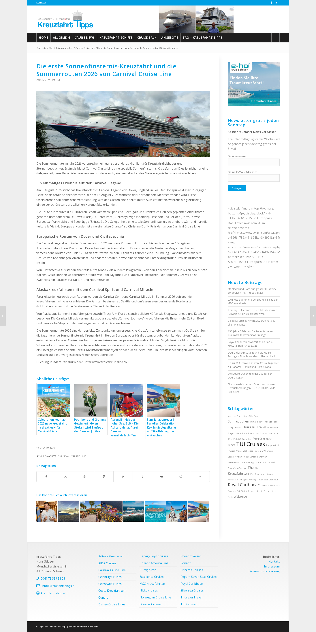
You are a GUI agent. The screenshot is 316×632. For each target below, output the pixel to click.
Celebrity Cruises (110, 577)
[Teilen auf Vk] (161, 476)
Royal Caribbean (244, 485)
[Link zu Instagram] (277, 2)
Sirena (269, 474)
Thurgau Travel (254, 427)
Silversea (233, 479)
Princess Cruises (191, 570)
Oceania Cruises (150, 604)
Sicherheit (247, 439)
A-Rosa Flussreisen (111, 556)
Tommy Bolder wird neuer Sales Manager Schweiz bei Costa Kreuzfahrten (252, 311)
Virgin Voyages (242, 456)
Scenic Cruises (263, 491)
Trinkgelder (272, 427)
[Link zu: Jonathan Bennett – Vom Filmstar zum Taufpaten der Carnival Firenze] (46, 511)
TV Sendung (234, 438)
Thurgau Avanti (235, 451)
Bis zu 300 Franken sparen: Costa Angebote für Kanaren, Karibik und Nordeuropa (253, 364)
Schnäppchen (238, 421)
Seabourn (273, 433)
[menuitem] (41, 3)
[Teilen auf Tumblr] (142, 476)
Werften (263, 456)
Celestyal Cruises (110, 584)
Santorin (254, 456)
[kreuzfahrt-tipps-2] (65, 19)
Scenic (231, 456)
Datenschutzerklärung (264, 571)
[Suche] (275, 37)
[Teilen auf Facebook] (46, 476)
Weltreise (240, 497)
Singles (231, 433)
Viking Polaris (271, 421)
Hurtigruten (148, 570)
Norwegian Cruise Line (155, 597)
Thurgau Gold (272, 445)
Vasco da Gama (235, 416)
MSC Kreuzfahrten (152, 584)
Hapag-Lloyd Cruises (154, 556)
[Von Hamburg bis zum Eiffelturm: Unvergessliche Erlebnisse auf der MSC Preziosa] (313, 316)
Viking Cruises (234, 427)
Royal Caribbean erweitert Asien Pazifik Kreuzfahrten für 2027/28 (250, 343)
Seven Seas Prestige (237, 468)
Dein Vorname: (237, 156)
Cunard (103, 598)
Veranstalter (234, 462)
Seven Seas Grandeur (267, 479)
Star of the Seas (250, 416)
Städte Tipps (241, 433)
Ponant (185, 563)
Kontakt (41, 2)
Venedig (252, 479)
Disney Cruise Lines (111, 604)
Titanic (251, 433)
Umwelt (271, 462)
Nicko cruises (149, 590)
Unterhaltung (247, 462)
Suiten (258, 451)
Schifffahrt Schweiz (246, 491)
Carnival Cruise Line (48, 80)
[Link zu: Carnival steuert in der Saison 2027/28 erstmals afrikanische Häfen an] (68, 511)
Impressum (272, 566)
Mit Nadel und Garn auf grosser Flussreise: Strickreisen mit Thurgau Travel (252, 290)
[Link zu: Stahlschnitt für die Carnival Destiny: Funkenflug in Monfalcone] (155, 511)
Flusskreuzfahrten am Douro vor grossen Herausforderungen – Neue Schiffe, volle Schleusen (252, 388)
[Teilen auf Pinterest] (103, 476)
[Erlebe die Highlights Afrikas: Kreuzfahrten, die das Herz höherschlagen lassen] (3, 316)
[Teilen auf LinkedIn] (123, 476)
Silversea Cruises (192, 590)
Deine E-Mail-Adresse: (242, 172)
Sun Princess (261, 433)
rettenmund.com (89, 626)
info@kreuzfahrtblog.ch (58, 586)
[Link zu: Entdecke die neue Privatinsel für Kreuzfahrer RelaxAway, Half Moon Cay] (176, 511)
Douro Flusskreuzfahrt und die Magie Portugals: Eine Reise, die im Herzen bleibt (252, 354)
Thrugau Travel (257, 421)
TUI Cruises (250, 444)
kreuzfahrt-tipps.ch (54, 593)
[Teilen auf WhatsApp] (84, 476)
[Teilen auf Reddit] (180, 476)
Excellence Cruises (152, 577)
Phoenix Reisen (191, 556)
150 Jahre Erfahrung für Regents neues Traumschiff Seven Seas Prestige (250, 333)
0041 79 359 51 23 (53, 578)
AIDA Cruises (107, 563)
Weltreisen (248, 451)
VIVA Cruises (267, 451)
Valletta (265, 485)
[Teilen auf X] (65, 476)
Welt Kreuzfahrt (257, 474)
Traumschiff (260, 462)
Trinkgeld (243, 479)
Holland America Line (154, 563)
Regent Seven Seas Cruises (198, 577)
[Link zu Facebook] (271, 2)
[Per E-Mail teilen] (199, 476)
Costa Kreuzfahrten (111, 591)
